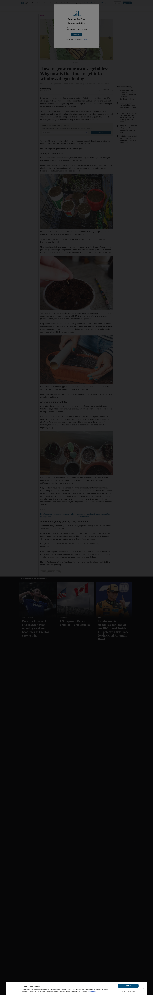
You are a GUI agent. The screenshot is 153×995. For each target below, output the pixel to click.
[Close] (144, 989)
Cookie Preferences (128, 991)
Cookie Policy (92, 991)
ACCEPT (128, 985)
